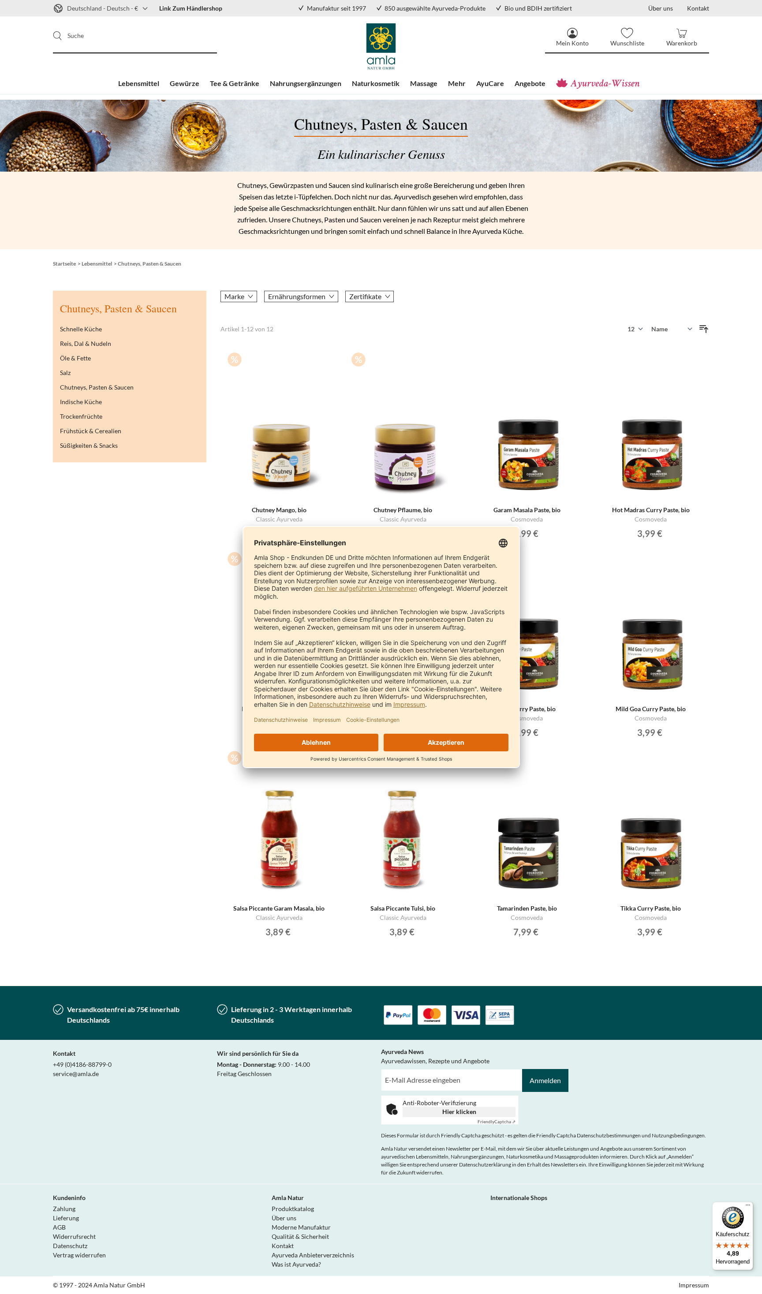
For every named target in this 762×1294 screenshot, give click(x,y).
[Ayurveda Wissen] (600, 83)
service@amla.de (76, 1073)
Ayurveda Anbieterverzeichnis (313, 1255)
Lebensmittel (97, 263)
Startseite (64, 263)
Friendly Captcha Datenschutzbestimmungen (588, 1135)
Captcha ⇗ (496, 1121)
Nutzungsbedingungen (678, 1135)
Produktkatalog (293, 1208)
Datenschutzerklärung (485, 1164)
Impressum (694, 1285)
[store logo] (381, 46)
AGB (59, 1227)
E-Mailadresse (401, 1074)
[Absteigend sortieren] (703, 329)
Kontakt (283, 1245)
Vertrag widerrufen (79, 1255)
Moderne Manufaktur (301, 1227)
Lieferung (66, 1218)
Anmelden (545, 1080)
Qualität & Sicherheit (300, 1236)
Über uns (284, 1218)
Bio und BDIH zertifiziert (538, 8)
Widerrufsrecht (74, 1236)
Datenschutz (70, 1245)
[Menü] (748, 1207)
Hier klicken (459, 1111)
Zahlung (64, 1208)
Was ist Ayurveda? (296, 1264)
